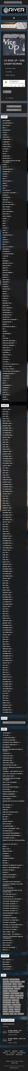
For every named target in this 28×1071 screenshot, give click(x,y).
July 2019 (5, 609)
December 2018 (7, 625)
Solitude (5, 338)
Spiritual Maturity (8, 343)
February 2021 (7, 564)
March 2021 (6, 562)
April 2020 (5, 587)
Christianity (21, 986)
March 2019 (6, 618)
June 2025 (5, 442)
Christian (14, 986)
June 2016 (5, 696)
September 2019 (7, 604)
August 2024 (6, 465)
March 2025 (6, 449)
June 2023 (5, 498)
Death (4, 153)
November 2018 (7, 627)
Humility (5, 239)
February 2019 (7, 620)
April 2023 (5, 503)
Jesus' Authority (8, 246)
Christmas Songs (8, 762)
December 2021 (7, 540)
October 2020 (7, 573)
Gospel (5, 218)
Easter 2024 (6, 784)
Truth (4, 380)
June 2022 (5, 526)
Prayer (5, 293)
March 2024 (6, 477)
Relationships (7, 308)
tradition (17, 1011)
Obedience (6, 282)
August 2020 (6, 578)
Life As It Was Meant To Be (11, 828)
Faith (4, 178)
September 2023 (7, 491)
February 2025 (7, 451)
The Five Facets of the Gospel (12, 899)
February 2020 (7, 592)
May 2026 (5, 416)
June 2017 (5, 667)
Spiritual (5, 1053)
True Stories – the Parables (11, 934)
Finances (5, 195)
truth (11, 1013)
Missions (5, 275)
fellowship (6, 190)
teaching (5, 1011)
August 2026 (6, 409)
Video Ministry (21, 1053)
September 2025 (7, 435)
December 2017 (7, 653)
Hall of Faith (7, 814)
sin (3, 336)
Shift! (4, 879)
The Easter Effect (8, 896)
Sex (4, 329)
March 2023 (6, 505)
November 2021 (7, 543)
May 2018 (5, 641)
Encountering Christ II (10, 791)
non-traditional (16, 1004)
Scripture (5, 1009)
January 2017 (6, 679)
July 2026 (5, 411)
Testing (5, 357)
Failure (5, 176)
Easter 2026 (6, 789)
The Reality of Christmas (10, 920)
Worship (5, 399)
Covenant (6, 149)
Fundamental (6, 993)
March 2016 (6, 703)
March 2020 (6, 590)
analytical (5, 979)
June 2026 (5, 414)
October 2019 (7, 602)
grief (4, 223)
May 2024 (5, 472)
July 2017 (5, 665)
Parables (5, 286)
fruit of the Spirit (13, 990)
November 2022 (7, 515)
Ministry (5, 268)
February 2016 (7, 705)
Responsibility (7, 312)
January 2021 (6, 566)
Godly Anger (6, 216)
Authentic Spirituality (10, 744)
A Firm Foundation (8, 1024)
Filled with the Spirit (9, 192)
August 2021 (6, 550)
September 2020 (7, 576)
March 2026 (6, 421)
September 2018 (7, 632)
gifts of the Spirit (8, 204)
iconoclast (12, 997)
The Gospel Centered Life (10, 901)
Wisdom (7, 75)
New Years (6, 279)
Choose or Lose (7, 755)
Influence (6, 242)
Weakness (6, 387)
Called (5, 132)
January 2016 (6, 707)
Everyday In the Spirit (9, 796)
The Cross (6, 359)
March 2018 (6, 646)
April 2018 (5, 644)
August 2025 (6, 437)
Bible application (7, 984)
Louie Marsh (8, 72)
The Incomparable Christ (10, 913)
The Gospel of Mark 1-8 (10, 910)
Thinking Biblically (8, 373)
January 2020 (6, 595)
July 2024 (5, 468)
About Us (7, 1051)
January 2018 (6, 651)
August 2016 (6, 691)
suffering (6, 352)
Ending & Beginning (8, 794)
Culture (5, 151)
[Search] (23, 2)
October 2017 (7, 658)
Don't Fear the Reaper (9, 782)
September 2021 (7, 548)
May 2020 (5, 585)
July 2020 (5, 580)
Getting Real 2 (7, 202)
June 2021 (5, 555)
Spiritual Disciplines (9, 340)
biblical (14, 984)
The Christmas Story (9, 894)
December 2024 (7, 456)
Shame (5, 331)
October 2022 (7, 517)
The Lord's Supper (8, 369)
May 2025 (5, 444)
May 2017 (5, 670)
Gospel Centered (19, 995)
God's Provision (8, 211)
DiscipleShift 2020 (8, 776)
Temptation (6, 354)
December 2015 (7, 710)
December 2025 (7, 428)
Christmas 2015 (7, 758)
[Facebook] (14, 1058)
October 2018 (7, 630)
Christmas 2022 (7, 760)
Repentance (6, 310)
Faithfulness (7, 181)
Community (6, 142)
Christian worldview (8, 988)
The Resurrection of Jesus (11, 371)
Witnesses (6, 394)
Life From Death (7, 831)
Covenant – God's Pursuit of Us (12, 771)
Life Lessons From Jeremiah (11, 833)
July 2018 (5, 637)
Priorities (6, 296)
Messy (4, 846)
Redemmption (7, 303)
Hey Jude (5, 816)
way (15, 1013)
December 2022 (7, 512)
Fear (4, 188)
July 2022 (5, 524)
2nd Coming (6, 120)
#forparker (6, 733)
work (4, 397)
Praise (4, 291)
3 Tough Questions (9, 737)
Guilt (4, 225)
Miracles (5, 270)
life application (6, 1000)
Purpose (5, 298)
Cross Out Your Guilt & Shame (12, 773)
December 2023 (7, 484)
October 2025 (7, 432)
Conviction (6, 144)
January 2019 (6, 623)
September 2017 (7, 660)
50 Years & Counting (9, 740)
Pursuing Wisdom (8, 858)
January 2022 (6, 538)
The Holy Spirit (7, 366)
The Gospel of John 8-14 (10, 908)
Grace (4, 221)
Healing (5, 228)
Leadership (6, 251)
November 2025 (7, 430)
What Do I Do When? (9, 947)
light (13, 1002)
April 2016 (5, 700)
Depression (6, 156)
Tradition (6, 378)
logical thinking (7, 1004)
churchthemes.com (13, 1067)
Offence (5, 284)
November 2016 (7, 684)
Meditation (6, 265)
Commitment (7, 139)
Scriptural (17, 1007)
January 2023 (6, 510)
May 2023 (5, 501)
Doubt (5, 164)
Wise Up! (12, 75)
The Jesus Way (7, 915)
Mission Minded (7, 272)
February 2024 (7, 479)
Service (5, 324)
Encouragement (8, 169)
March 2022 (6, 533)
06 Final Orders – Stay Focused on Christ (15, 1031)
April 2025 (5, 447)
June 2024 (5, 470)
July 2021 (5, 552)
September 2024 (7, 463)
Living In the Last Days (10, 844)
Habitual (5, 809)
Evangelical (17, 988)
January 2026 (6, 425)
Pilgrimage (6, 856)
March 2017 (6, 674)
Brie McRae (6, 964)
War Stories (6, 945)
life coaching (15, 1000)
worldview (20, 1013)
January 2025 (6, 454)
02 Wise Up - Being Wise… (14, 106)
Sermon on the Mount (10, 319)
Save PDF (7, 91)
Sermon (11, 1009)
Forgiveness (6, 197)
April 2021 (5, 559)
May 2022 (5, 529)
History (5, 232)
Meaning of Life (7, 263)
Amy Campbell (7, 959)
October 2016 (7, 686)
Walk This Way (7, 943)
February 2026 (7, 423)
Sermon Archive (8, 26)
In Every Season (7, 821)
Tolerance (6, 376)
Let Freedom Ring (8, 253)
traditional (6, 1013)
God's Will (6, 214)
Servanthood (7, 322)
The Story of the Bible (10, 929)
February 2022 (7, 536)
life (21, 997)
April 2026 (5, 418)
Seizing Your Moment (9, 874)
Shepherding (6, 333)
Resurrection (7, 315)
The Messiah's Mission (9, 917)
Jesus (4, 244)
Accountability (7, 123)
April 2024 (5, 475)
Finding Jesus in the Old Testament (13, 801)
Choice (19, 984)
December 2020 (7, 569)
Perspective (6, 289)
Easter (5, 167)
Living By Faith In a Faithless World (14, 840)
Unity (4, 383)
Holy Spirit (5, 997)
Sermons (14, 1051)
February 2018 (7, 648)
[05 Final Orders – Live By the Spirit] (5, 1041)
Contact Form (10, 1054)
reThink (5, 863)
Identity (5, 819)
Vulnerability (7, 385)
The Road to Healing (9, 922)
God (22, 993)
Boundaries (6, 130)
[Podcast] (12, 1058)
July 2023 (5, 496)
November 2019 (7, 599)
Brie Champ (6, 962)
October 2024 (7, 461)
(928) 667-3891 (14, 1063)
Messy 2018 (6, 849)
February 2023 (7, 508)
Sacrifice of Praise (8, 870)
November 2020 (7, 571)
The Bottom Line (8, 888)
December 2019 (7, 597)
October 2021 (7, 545)
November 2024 (7, 458)
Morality (5, 277)
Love (4, 258)
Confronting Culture (9, 765)
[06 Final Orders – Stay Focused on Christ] (5, 1033)
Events (21, 1051)
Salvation (6, 317)
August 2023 (6, 493)
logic (17, 1002)
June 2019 (5, 611)
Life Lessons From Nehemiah (11, 835)
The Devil (5, 362)
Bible (4, 127)
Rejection (5, 305)
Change (5, 135)
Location (12, 1053)
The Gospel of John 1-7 (10, 903)
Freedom (5, 200)
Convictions (6, 146)
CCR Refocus (6, 753)
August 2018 (6, 634)
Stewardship (7, 350)
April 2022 (5, 531)
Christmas (6, 137)
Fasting (5, 185)
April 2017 (5, 672)
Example (5, 174)
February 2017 (7, 677)
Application (19, 1054)
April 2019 (5, 616)
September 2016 (7, 688)
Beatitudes (6, 125)
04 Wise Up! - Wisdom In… (13, 110)
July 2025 (5, 440)
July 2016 (5, 693)
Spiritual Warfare (8, 345)
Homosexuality (7, 235)
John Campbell (7, 966)
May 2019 (5, 613)
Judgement (6, 249)
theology (11, 1011)
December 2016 (7, 681)
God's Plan (6, 209)
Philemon (5, 853)
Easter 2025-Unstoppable (10, 787)
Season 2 (5, 872)
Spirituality (6, 347)
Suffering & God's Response (11, 881)
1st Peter (5, 735)
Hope (4, 237)
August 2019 (6, 606)
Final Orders (6, 798)
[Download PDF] (12, 1026)
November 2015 (7, 712)
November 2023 (7, 486)
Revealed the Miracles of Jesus (12, 865)
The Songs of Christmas (10, 927)
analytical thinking (14, 979)
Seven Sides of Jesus (9, 326)
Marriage (5, 261)
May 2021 (5, 557)
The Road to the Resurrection (12, 924)
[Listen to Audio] (10, 1026)
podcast (5, 1007)
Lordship (5, 256)
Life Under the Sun (8, 838)
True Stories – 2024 (8, 932)
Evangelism (6, 171)
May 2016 (5, 698)
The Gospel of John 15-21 (10, 364)
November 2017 (7, 656)
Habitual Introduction (10, 812)
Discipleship (6, 158)
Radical (5, 300)
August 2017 (6, 663)
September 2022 (7, 519)
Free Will (5, 990)
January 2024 (6, 482)
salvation (11, 1007)
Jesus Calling (7, 823)
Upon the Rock (7, 940)
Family (5, 183)
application (6, 981)
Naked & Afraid (7, 851)
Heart (4, 230)
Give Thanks (6, 207)
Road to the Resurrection (11, 867)
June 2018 (5, 639)
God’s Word (6, 995)
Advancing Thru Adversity (11, 742)
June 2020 (5, 583)
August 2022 (6, 522)
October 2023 (7, 489)
